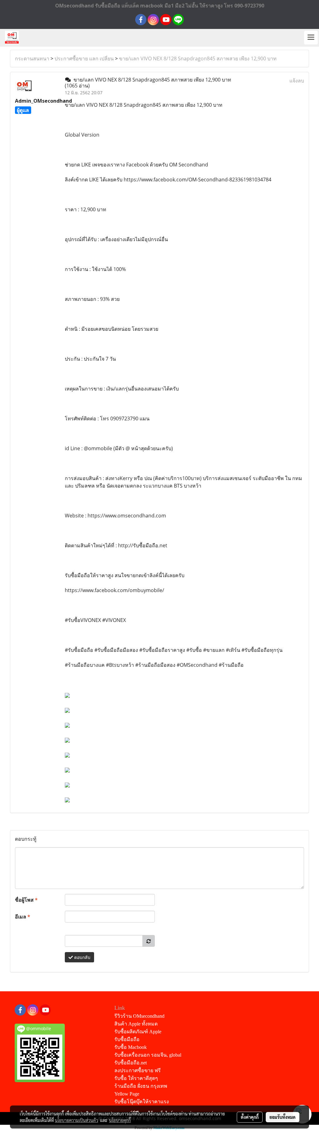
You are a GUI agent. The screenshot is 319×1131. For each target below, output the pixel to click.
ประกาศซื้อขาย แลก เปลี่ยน (84, 58)
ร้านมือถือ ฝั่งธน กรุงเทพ (140, 1086)
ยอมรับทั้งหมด (282, 1117)
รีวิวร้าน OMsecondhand (139, 1016)
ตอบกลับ (81, 957)
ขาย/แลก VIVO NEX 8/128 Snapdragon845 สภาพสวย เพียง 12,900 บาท (198, 58)
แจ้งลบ (296, 80)
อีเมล (22, 916)
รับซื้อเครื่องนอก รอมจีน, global (147, 1055)
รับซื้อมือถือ (127, 1039)
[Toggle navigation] (311, 37)
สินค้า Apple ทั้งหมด (136, 1023)
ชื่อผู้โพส (26, 899)
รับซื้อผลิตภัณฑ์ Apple (137, 1031)
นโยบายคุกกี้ (120, 1120)
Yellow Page (126, 1093)
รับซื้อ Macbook (130, 1047)
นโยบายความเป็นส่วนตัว (76, 1120)
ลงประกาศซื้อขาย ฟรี (137, 1070)
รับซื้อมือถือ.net (130, 1062)
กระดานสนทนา (32, 58)
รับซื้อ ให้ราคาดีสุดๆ (136, 1078)
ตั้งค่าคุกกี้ (250, 1117)
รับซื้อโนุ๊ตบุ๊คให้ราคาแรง (141, 1101)
